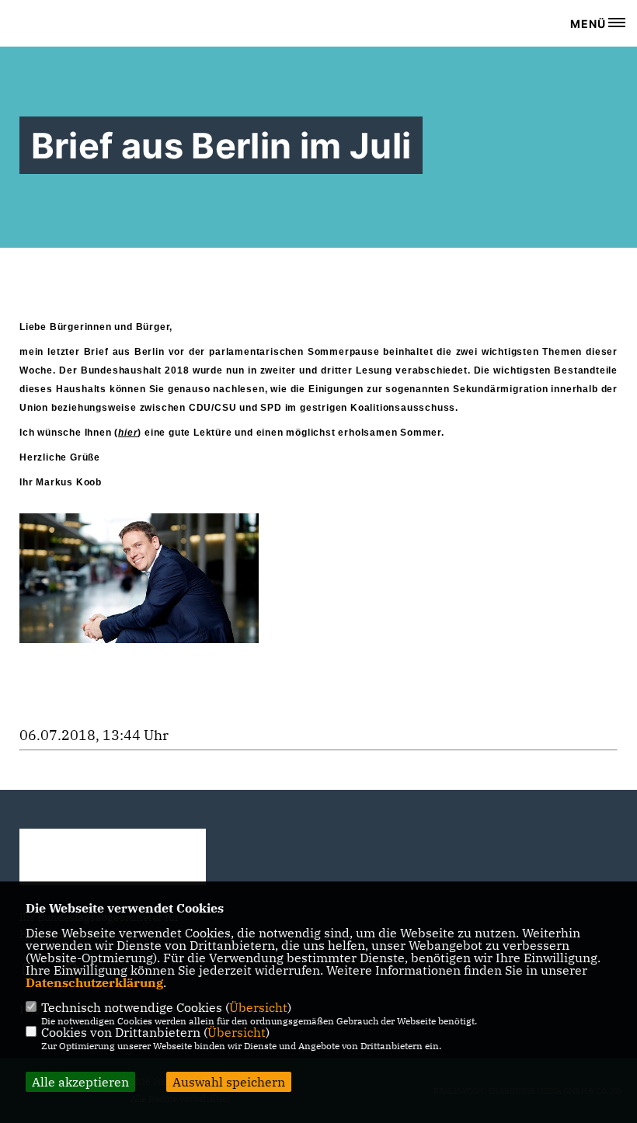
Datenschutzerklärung (94, 982)
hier (127, 432)
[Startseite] (112, 857)
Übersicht (258, 1007)
